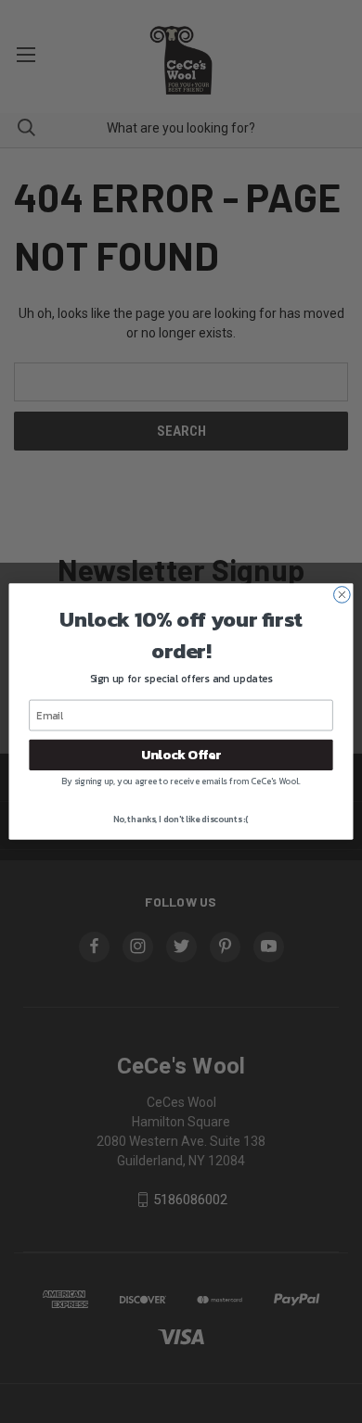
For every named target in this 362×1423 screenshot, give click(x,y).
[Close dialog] (342, 595)
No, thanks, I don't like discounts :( (181, 819)
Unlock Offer (181, 754)
